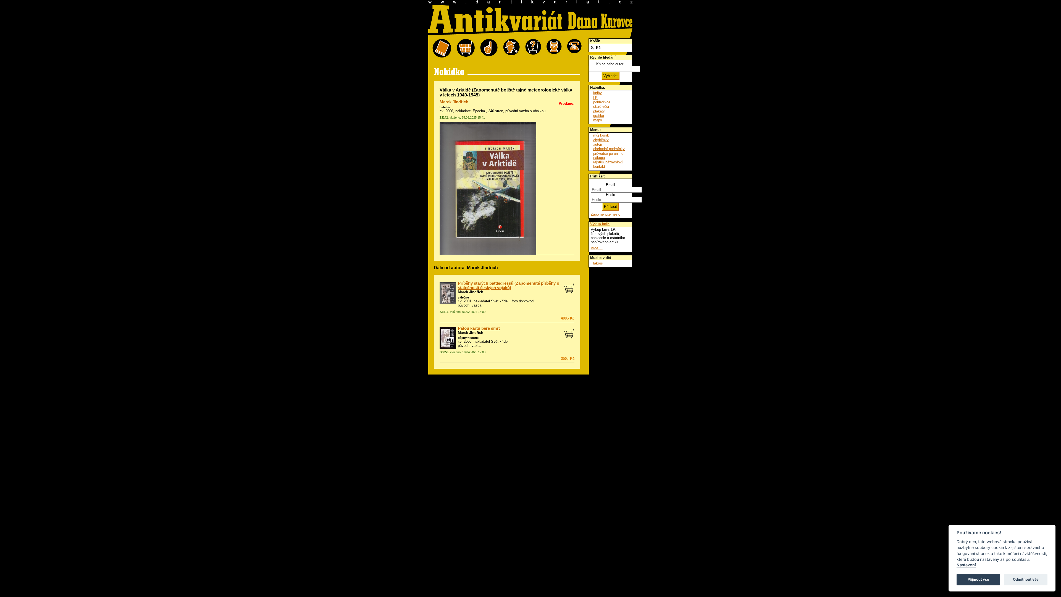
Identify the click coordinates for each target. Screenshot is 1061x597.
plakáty (599, 111)
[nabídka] (441, 48)
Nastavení (966, 564)
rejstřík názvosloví (608, 162)
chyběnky (601, 140)
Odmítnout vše (1026, 579)
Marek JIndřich (454, 102)
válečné (463, 297)
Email (610, 185)
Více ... (597, 248)
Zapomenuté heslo (605, 214)
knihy (597, 93)
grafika (598, 116)
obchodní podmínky (609, 149)
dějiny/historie (468, 337)
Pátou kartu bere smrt (479, 328)
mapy (597, 120)
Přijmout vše (978, 579)
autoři (597, 144)
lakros (598, 263)
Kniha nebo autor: (610, 64)
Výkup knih (600, 224)
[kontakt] (574, 48)
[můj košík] (466, 48)
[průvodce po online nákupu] (533, 48)
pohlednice (601, 102)
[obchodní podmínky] (489, 48)
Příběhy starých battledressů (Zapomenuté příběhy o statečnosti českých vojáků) (508, 285)
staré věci (601, 106)
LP (595, 98)
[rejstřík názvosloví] (554, 48)
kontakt (599, 166)
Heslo (610, 195)
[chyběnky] (511, 48)
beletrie (445, 107)
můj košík (601, 135)
